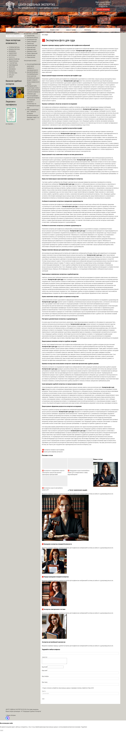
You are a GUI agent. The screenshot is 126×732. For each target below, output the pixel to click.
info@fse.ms (103, 6)
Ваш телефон (45, 676)
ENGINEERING (12, 51)
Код (46, 657)
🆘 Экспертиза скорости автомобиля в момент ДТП (52, 489)
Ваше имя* (44, 670)
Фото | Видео (45, 34)
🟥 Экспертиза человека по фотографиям (53, 449)
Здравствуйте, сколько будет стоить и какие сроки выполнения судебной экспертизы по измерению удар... (33, 90)
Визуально (44, 657)
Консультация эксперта (30, 60)
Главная (38, 30)
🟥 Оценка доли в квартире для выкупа (52, 451)
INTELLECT (11, 75)
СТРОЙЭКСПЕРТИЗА (14, 47)
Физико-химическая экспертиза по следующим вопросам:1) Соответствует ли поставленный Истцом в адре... (33, 101)
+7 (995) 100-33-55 (103, 4)
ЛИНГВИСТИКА (13, 73)
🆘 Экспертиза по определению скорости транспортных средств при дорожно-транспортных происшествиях (53, 472)
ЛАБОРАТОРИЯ (12, 53)
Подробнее (84, 727)
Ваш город (44, 682)
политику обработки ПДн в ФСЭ (85, 688)
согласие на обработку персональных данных (58, 688)
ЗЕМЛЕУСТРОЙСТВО (14, 59)
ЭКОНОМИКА (12, 69)
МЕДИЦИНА (12, 71)
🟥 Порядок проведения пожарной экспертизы (55, 577)
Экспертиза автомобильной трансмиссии (53, 642)
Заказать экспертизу (103, 9)
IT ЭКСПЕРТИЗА (13, 63)
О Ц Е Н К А (12, 57)
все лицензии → (10, 124)
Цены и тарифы (71, 30)
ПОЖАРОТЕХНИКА (13, 61)
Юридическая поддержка (12, 33)
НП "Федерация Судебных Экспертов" (31, 711)
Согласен (2, 730)
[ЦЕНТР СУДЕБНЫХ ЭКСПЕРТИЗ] (10, 9)
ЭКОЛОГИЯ (12, 67)
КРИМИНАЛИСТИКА (14, 49)
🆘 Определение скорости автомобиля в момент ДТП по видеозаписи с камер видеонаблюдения (78, 472)
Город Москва (30, 35)
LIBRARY (11, 77)
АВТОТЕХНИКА (13, 55)
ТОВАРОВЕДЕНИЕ (13, 65)
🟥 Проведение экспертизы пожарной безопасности (57, 544)
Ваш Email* (44, 667)
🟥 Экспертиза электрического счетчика (53, 609)
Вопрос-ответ (54, 30)
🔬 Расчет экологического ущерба (77, 490)
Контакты (87, 30)
